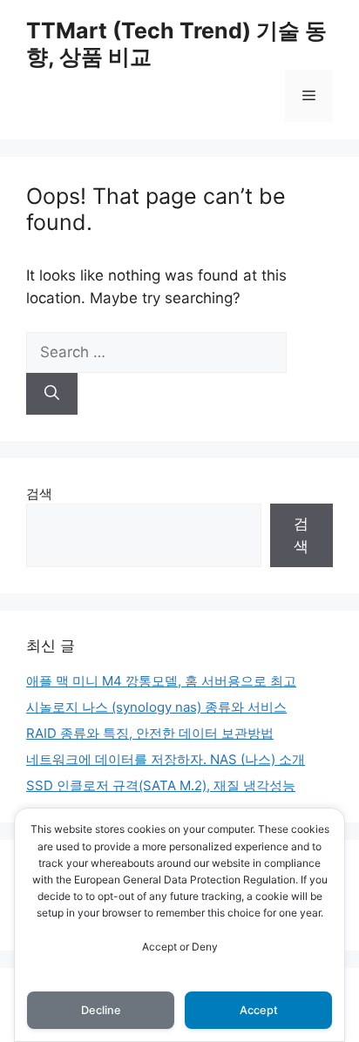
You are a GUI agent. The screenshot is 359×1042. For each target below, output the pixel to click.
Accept (259, 1010)
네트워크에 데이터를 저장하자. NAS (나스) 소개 (165, 759)
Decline (101, 1010)
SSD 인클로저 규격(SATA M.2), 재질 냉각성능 (160, 785)
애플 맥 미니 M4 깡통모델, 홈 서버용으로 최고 (161, 681)
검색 (39, 493)
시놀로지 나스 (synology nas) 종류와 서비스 (156, 707)
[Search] (52, 394)
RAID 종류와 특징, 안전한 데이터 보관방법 (150, 733)
